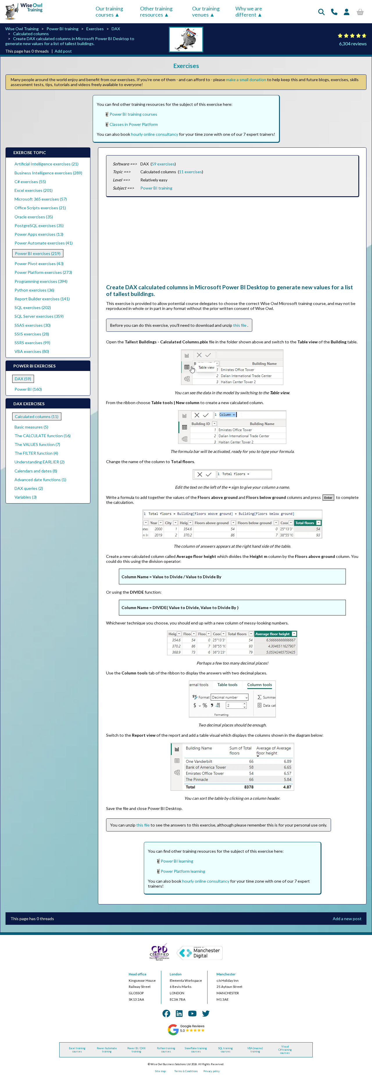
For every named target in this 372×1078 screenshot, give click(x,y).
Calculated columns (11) (36, 416)
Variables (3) (26, 497)
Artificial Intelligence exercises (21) (46, 163)
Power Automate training (107, 1050)
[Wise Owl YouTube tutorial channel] (192, 1013)
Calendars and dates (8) (36, 470)
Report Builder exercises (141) (42, 298)
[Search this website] (321, 12)
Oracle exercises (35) (34, 216)
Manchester (226, 974)
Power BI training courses (133, 114)
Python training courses (166, 1050)
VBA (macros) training (255, 1050)
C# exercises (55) (30, 181)
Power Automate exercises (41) (44, 242)
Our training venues (206, 12)
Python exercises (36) (34, 290)
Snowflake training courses (196, 1050)
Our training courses (109, 12)
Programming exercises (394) (41, 281)
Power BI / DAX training (136, 1050)
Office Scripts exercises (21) (40, 207)
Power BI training (62, 28)
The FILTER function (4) (36, 453)
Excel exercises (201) (34, 190)
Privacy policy (211, 1071)
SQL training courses (225, 1050)
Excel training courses (77, 1050)
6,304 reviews (353, 43)
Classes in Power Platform (134, 124)
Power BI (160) (28, 389)
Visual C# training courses (285, 1049)
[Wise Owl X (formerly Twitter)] (206, 1013)
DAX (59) (23, 378)
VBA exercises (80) (32, 351)
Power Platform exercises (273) (43, 272)
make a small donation (246, 79)
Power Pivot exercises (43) (39, 263)
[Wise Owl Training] (22, 20)
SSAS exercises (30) (33, 325)
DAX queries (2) (29, 488)
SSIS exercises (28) (32, 333)
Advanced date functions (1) (40, 479)
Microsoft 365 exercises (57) (41, 199)
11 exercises (190, 171)
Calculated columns (31, 33)
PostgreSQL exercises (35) (39, 225)
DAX (116, 28)
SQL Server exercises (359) (39, 316)
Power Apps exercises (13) (39, 234)
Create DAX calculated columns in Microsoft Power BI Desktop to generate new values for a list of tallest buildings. (69, 41)
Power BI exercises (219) (37, 253)
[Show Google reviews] (186, 1034)
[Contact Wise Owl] (334, 12)
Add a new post (347, 918)
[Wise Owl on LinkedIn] (179, 1013)
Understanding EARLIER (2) (40, 461)
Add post (63, 51)
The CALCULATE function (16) (43, 435)
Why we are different (248, 12)
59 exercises (163, 163)
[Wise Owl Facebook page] (166, 1013)
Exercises (95, 28)
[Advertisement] (232, 243)
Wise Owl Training (22, 28)
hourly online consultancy (154, 134)
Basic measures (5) (31, 426)
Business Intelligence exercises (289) (48, 172)
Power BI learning (177, 861)
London (176, 974)
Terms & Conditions (186, 1071)
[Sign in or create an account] (346, 12)
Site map (160, 1071)
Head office (137, 974)
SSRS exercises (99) (32, 342)
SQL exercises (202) (33, 307)
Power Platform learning (183, 871)
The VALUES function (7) (37, 444)
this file (240, 325)
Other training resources (156, 12)
